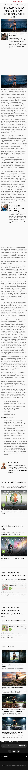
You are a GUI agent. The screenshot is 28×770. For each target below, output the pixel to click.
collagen (21, 313)
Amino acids (11, 409)
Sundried (8, 765)
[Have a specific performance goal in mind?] (4, 36)
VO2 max (20, 176)
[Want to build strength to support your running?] (4, 207)
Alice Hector (4, 89)
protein (22, 361)
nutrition (15, 275)
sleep (12, 162)
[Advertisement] (14, 60)
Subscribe (22, 745)
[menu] (2, 2)
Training (7, 5)
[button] (5, 2)
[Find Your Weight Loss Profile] (3, 465)
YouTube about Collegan (19, 595)
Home (2, 5)
